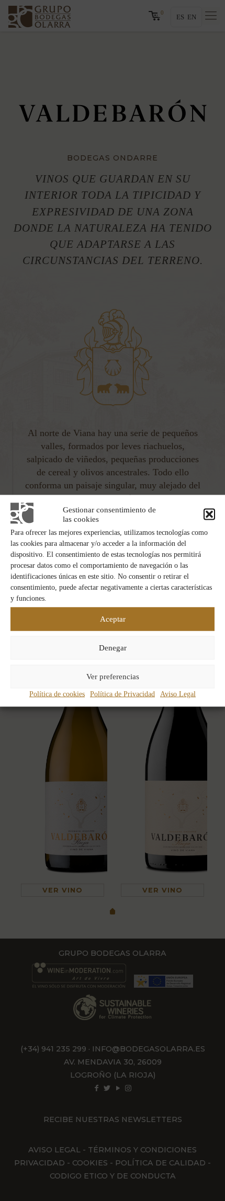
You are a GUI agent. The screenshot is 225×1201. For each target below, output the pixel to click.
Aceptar (113, 619)
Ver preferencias (112, 676)
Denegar (113, 648)
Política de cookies (57, 693)
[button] (209, 514)
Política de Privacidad (122, 693)
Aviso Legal (178, 693)
